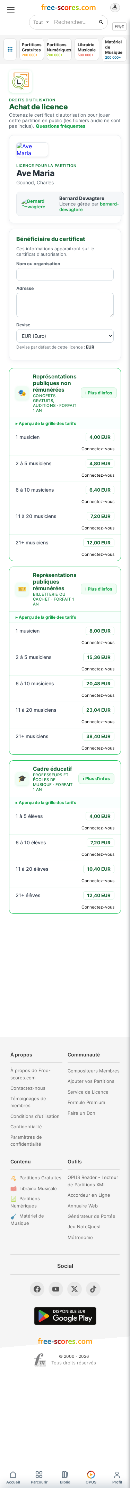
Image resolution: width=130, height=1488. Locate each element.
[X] (74, 1289)
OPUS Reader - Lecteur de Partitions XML (93, 1180)
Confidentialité (26, 1126)
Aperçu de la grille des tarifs (47, 423)
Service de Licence (88, 1092)
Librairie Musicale (38, 1188)
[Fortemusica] (40, 1359)
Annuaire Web (83, 1206)
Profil (117, 1482)
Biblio (65, 1482)
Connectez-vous (97, 448)
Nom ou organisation (38, 263)
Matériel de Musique (27, 1219)
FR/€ (119, 26)
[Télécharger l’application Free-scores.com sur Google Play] (65, 1316)
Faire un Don (81, 1113)
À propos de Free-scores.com (30, 1074)
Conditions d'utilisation (35, 1116)
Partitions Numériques (25, 1202)
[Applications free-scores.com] (10, 49)
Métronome (80, 1237)
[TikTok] (93, 1289)
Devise (23, 324)
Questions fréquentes (61, 126)
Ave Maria (35, 173)
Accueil (13, 1482)
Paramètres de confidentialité (26, 1140)
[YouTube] (56, 1289)
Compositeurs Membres (94, 1070)
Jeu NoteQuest (84, 1226)
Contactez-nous (27, 1088)
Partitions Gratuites (40, 1177)
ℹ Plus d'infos (98, 392)
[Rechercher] (101, 22)
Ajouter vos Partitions (91, 1081)
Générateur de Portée (91, 1216)
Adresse (25, 288)
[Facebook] (37, 1289)
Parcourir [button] (39, 1482)
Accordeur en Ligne (89, 1195)
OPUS (91, 1482)
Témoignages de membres (28, 1102)
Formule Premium (86, 1102)
